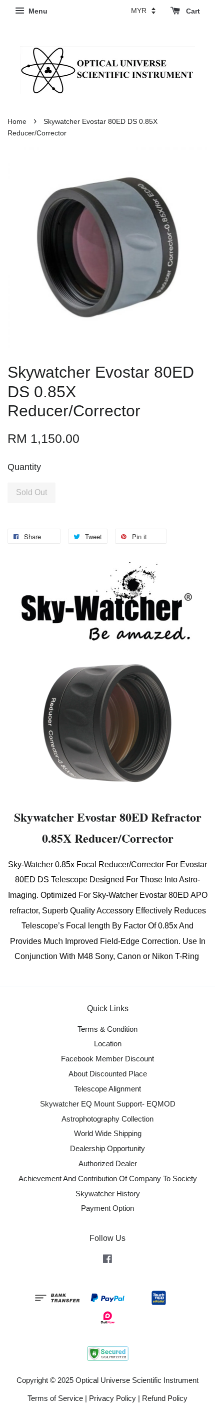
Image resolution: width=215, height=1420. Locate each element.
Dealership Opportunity (107, 1148)
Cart (192, 11)
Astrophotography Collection (108, 1119)
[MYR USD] (143, 11)
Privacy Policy (112, 1398)
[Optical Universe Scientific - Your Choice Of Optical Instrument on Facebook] (107, 1260)
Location (108, 1043)
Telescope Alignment (107, 1088)
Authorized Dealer (107, 1163)
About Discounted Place (107, 1073)
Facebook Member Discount (107, 1058)
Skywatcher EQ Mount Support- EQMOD (108, 1103)
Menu (37, 11)
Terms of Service (55, 1398)
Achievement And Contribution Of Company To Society (107, 1178)
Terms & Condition (108, 1029)
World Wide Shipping (108, 1133)
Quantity (24, 467)
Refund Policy (165, 1398)
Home (17, 121)
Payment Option (107, 1208)
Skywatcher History (108, 1193)
